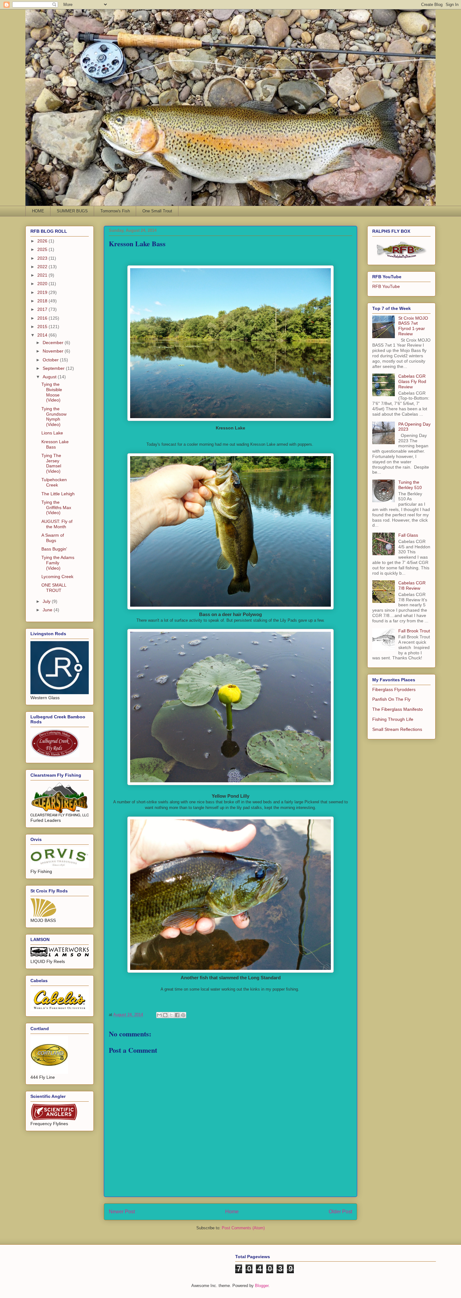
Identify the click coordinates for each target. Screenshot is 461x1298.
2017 (43, 309)
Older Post (340, 1211)
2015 (43, 326)
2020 (43, 283)
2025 (43, 249)
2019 (43, 292)
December (54, 342)
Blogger (261, 1285)
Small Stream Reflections (397, 729)
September (54, 368)
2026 (43, 240)
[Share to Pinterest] (183, 1015)
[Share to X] (171, 1015)
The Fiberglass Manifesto (397, 709)
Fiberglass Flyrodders (394, 689)
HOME (38, 211)
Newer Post (122, 1211)
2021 (43, 275)
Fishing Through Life (392, 719)
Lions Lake (52, 432)
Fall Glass (408, 535)
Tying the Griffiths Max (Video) (56, 507)
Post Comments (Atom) (243, 1228)
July (47, 601)
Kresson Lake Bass (55, 444)
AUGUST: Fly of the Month (56, 524)
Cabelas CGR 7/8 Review (412, 585)
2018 (43, 300)
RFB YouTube (386, 286)
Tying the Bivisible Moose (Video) (51, 392)
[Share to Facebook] (177, 1015)
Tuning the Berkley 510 (410, 485)
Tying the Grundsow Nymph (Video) (53, 416)
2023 (43, 258)
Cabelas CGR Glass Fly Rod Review (412, 381)
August (50, 376)
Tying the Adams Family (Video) (57, 563)
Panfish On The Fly (391, 699)
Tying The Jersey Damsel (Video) (51, 463)
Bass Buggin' (54, 548)
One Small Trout (157, 211)
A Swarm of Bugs (52, 538)
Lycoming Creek (57, 576)
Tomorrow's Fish (115, 211)
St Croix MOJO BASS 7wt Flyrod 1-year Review (413, 326)
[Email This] (159, 1015)
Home (232, 1211)
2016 (43, 318)
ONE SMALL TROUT (53, 588)
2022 (43, 266)
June (48, 609)
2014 (43, 335)
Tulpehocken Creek (54, 482)
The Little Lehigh (58, 493)
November (54, 351)
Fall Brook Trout (414, 630)
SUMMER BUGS (72, 211)
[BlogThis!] (165, 1015)
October (51, 359)
